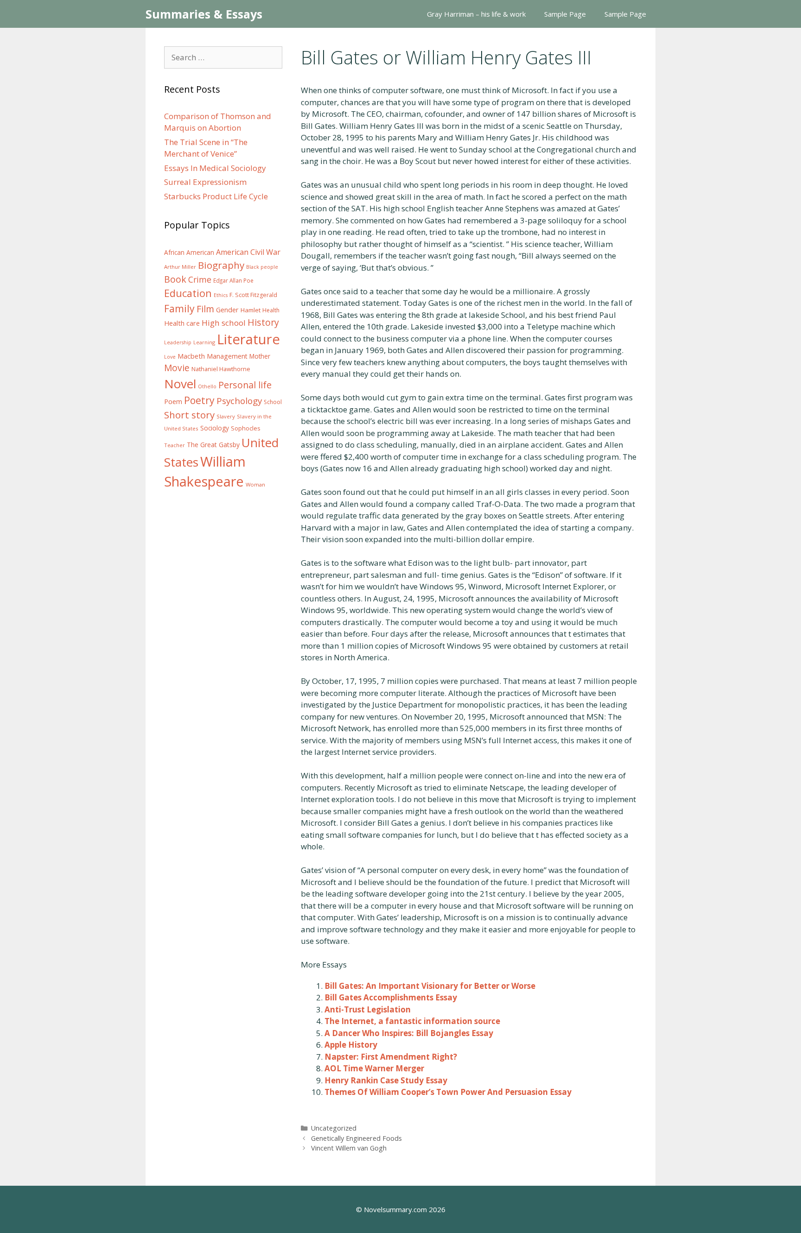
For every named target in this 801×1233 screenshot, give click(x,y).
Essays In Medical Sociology (215, 168)
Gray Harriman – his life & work (476, 14)
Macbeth (191, 355)
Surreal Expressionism (205, 182)
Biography (221, 265)
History (263, 322)
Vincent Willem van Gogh (349, 1148)
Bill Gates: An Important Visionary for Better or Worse (429, 985)
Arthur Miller (180, 266)
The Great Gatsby (213, 444)
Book (175, 279)
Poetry (199, 400)
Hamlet (251, 310)
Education (188, 293)
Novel (180, 383)
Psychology (239, 401)
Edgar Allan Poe (233, 280)
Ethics (221, 295)
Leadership (177, 342)
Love (170, 357)
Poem (173, 401)
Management (227, 356)
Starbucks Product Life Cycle (216, 196)
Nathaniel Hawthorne (220, 369)
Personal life (245, 385)
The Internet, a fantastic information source (412, 1021)
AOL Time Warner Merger (374, 1068)
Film (205, 309)
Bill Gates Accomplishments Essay (390, 997)
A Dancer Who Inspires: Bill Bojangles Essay (408, 1033)
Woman (255, 484)
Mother (259, 356)
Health (271, 310)
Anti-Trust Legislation (367, 1009)
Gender (227, 309)
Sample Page (565, 14)
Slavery (225, 416)
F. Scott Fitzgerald (253, 295)
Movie (177, 368)
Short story (189, 414)
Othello (207, 386)
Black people (262, 267)
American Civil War (248, 252)
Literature (248, 339)
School (273, 402)
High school (224, 322)
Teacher (174, 445)
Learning (204, 342)
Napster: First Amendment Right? (390, 1056)
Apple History (350, 1044)
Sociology (214, 428)
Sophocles (246, 428)
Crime (199, 279)
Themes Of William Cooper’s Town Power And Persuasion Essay (448, 1092)
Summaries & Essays (204, 14)
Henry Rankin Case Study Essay (385, 1080)
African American (189, 252)
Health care (182, 323)
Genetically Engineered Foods (356, 1138)
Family (179, 308)
